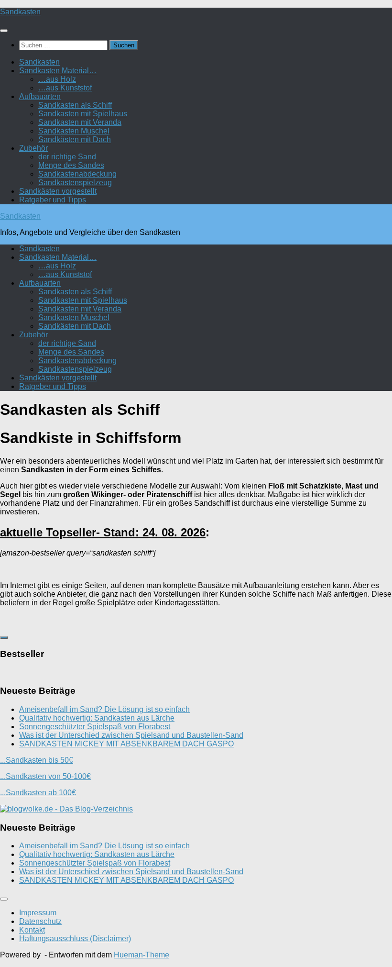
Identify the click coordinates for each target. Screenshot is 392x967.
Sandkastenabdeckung (77, 174)
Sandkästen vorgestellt (58, 191)
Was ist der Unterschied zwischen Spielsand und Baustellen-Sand (131, 735)
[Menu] (4, 30)
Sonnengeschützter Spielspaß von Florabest (94, 726)
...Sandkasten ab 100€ (38, 793)
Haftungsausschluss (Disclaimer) (75, 938)
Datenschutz (40, 921)
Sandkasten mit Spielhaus (82, 114)
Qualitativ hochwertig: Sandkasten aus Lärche (96, 718)
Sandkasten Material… (58, 71)
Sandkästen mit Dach (74, 139)
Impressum (37, 913)
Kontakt (32, 930)
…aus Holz (57, 79)
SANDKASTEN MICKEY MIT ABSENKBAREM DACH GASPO (126, 744)
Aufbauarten (40, 96)
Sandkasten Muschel (73, 131)
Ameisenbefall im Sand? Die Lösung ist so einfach (104, 709)
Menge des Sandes (71, 165)
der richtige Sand (67, 157)
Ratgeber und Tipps (52, 200)
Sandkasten (20, 12)
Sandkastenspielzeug (75, 182)
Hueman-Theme (141, 955)
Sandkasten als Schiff (75, 105)
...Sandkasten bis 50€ (36, 760)
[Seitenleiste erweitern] (4, 637)
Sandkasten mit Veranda (79, 122)
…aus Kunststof (65, 88)
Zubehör (33, 148)
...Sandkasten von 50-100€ (45, 776)
